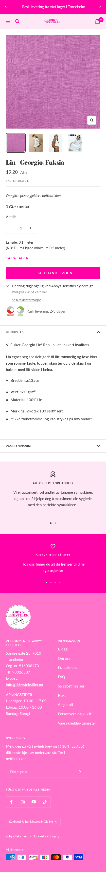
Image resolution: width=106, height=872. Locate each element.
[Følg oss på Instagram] (22, 801)
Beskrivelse (15, 331)
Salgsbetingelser (71, 686)
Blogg (63, 649)
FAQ (61, 676)
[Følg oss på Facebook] (11, 801)
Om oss (64, 658)
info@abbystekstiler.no (24, 684)
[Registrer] (79, 772)
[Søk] (17, 21)
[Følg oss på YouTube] (33, 801)
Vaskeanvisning (19, 446)
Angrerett (65, 704)
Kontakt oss (67, 667)
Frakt (62, 695)
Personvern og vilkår (74, 714)
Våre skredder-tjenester (77, 723)
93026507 (21, 672)
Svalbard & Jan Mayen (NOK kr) (31, 822)
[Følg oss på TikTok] (44, 801)
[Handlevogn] (97, 21)
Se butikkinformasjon (26, 300)
